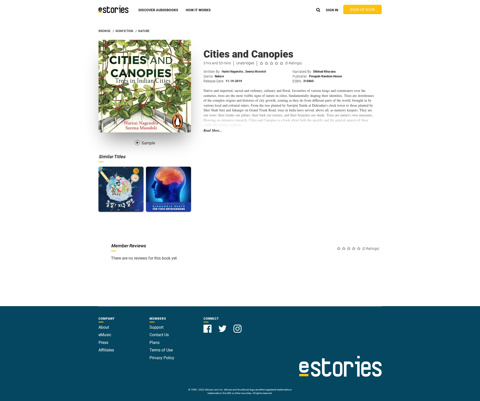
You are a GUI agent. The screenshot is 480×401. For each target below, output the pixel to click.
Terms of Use (161, 350)
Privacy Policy (162, 357)
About (103, 327)
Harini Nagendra (233, 71)
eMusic (104, 334)
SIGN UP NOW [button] (362, 10)
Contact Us (159, 334)
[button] (158, 13)
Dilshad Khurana (324, 71)
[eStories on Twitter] (223, 326)
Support (157, 327)
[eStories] (113, 9)
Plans (155, 342)
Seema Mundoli (255, 71)
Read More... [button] (213, 130)
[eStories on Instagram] (237, 326)
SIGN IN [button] (332, 10)
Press (103, 342)
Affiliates (106, 350)
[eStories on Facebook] (208, 326)
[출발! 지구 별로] (121, 189)
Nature (219, 76)
